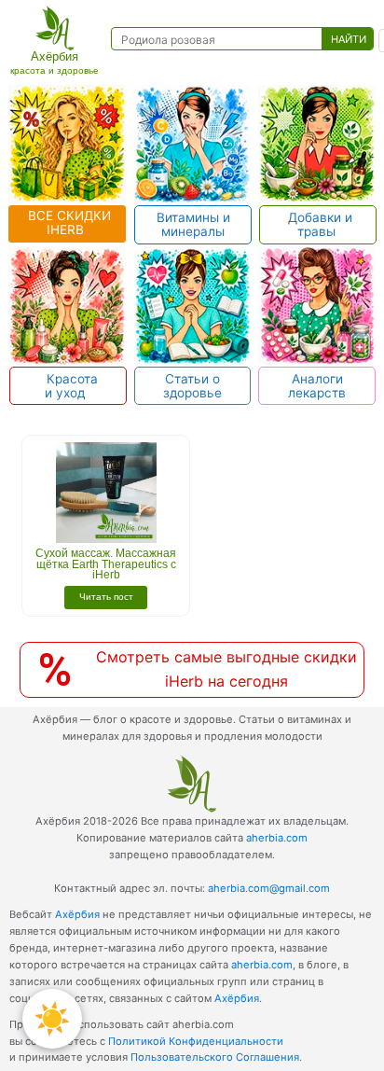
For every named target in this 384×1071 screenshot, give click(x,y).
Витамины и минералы (193, 224)
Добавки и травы (318, 224)
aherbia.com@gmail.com (269, 888)
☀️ (52, 1018)
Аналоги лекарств (317, 385)
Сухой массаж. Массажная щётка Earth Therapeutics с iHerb (105, 564)
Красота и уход (68, 385)
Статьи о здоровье (192, 385)
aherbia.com (277, 837)
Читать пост (106, 596)
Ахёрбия (77, 914)
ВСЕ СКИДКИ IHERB (67, 222)
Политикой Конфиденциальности (195, 1041)
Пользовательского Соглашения (214, 1057)
